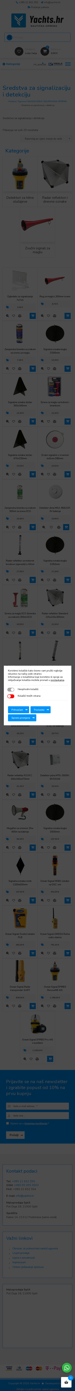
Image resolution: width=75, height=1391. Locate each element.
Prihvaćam (17, 709)
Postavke (39, 709)
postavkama (57, 680)
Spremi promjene (21, 718)
